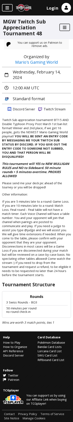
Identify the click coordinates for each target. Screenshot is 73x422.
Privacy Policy (27, 414)
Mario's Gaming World (36, 62)
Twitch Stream (54, 109)
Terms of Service (52, 414)
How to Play (11, 342)
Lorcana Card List (50, 351)
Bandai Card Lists (50, 347)
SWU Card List (47, 355)
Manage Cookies (34, 418)
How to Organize (15, 347)
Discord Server (23, 109)
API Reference (13, 351)
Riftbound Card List (51, 360)
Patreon (13, 380)
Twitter (12, 375)
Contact (9, 414)
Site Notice (11, 418)
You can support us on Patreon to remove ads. (39, 44)
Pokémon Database (51, 342)
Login (52, 8)
